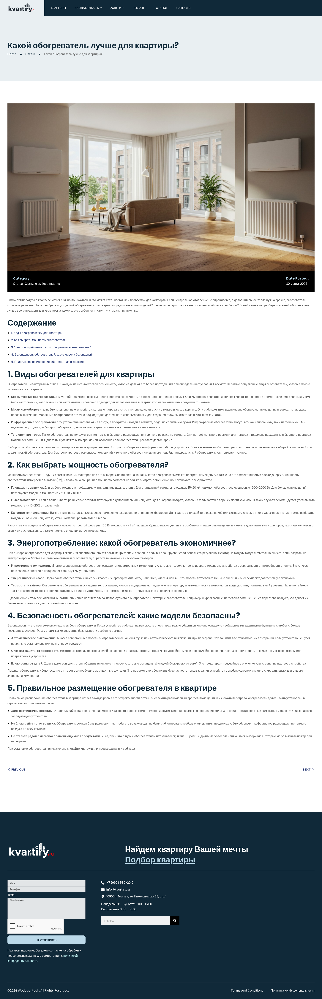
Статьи (30, 54)
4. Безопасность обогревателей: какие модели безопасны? (52, 354)
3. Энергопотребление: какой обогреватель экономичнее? (51, 347)
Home (11, 54)
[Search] (174, 920)
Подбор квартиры (160, 859)
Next (307, 769)
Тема (11, 895)
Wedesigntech (28, 990)
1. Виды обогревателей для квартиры (36, 333)
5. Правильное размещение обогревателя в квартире (48, 362)
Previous (18, 769)
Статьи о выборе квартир (42, 284)
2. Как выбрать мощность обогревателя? (39, 340)
